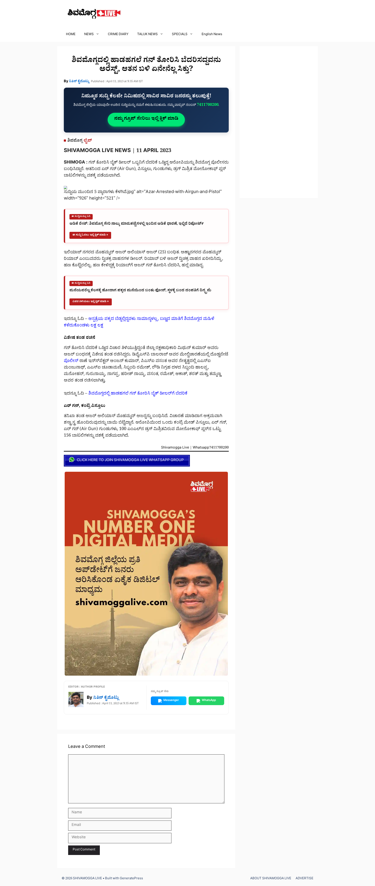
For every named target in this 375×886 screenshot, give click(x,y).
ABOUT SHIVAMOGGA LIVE (270, 879)
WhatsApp (209, 700)
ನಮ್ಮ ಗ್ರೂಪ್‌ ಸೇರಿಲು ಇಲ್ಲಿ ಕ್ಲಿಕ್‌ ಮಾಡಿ (146, 119)
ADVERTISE (304, 879)
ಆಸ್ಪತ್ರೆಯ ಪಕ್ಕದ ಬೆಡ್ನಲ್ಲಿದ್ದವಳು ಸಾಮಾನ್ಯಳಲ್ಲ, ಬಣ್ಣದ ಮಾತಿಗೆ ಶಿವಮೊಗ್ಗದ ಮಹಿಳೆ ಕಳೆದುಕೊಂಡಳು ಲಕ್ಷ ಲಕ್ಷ (139, 322)
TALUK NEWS (147, 35)
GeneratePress (131, 879)
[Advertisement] (278, 122)
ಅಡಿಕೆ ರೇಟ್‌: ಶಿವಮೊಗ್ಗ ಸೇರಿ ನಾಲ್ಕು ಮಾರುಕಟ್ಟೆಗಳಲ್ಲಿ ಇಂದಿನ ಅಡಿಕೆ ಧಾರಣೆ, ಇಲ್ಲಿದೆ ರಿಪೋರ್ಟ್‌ (136, 224)
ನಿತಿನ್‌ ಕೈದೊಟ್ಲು (79, 82)
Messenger (171, 700)
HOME (71, 35)
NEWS (89, 35)
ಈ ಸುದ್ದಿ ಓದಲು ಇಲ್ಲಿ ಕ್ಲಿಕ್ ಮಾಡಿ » (90, 235)
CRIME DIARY (118, 35)
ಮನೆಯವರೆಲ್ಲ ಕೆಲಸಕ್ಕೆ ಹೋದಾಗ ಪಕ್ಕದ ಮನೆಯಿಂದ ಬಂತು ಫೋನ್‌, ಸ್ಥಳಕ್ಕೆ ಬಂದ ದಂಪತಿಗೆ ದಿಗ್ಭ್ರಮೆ (140, 291)
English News (212, 35)
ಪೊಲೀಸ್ (71, 361)
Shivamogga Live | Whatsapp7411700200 (195, 448)
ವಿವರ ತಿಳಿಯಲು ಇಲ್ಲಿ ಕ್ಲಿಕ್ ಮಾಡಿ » (90, 302)
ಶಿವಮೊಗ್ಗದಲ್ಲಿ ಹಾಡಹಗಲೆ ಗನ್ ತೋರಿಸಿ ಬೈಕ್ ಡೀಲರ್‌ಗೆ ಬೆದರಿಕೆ (138, 394)
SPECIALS (180, 35)
